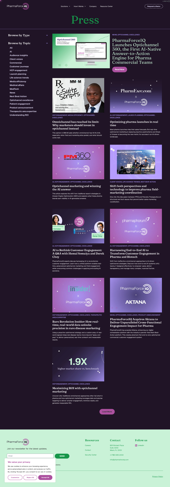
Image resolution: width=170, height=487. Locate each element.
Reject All (30, 477)
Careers (88, 445)
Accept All (45, 477)
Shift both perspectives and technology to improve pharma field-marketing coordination (134, 189)
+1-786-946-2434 (117, 455)
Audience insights (19, 55)
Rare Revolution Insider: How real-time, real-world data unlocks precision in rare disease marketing (76, 325)
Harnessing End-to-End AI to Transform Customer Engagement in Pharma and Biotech (134, 253)
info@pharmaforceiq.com (119, 460)
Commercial (16, 62)
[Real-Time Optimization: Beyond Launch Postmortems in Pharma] (136, 95)
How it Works (78, 6)
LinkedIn (141, 445)
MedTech (14, 89)
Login (165, 1)
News (12, 92)
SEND (62, 456)
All (11, 47)
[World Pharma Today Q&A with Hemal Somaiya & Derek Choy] (78, 226)
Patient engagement (20, 103)
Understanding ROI (19, 115)
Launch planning (18, 74)
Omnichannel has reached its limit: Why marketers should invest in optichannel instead (75, 125)
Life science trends (19, 77)
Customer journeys (19, 66)
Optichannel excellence (21, 100)
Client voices (16, 59)
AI (11, 51)
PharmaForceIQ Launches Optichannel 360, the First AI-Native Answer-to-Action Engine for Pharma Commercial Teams (136, 51)
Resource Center (106, 6)
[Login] (169, 1)
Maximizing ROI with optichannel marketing (74, 389)
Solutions (64, 6)
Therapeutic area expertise (23, 111)
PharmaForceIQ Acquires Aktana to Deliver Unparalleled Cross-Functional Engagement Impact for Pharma (135, 323)
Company (93, 6)
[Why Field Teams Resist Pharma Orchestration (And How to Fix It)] (136, 162)
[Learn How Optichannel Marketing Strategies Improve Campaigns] (78, 95)
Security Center (91, 455)
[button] (107, 411)
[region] (30, 470)
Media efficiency (18, 81)
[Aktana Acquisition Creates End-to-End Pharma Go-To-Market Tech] (136, 295)
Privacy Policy (157, 476)
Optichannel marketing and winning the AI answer (76, 187)
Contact (88, 450)
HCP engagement (18, 70)
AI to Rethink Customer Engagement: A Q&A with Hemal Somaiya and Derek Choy (78, 253)
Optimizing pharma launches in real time (134, 123)
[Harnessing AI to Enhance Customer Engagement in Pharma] (136, 226)
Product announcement (21, 107)
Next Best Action (18, 96)
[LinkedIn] (136, 445)
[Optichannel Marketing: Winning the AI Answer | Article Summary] (78, 162)
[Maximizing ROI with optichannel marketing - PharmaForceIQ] (78, 364)
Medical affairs (17, 85)
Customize (15, 477)
